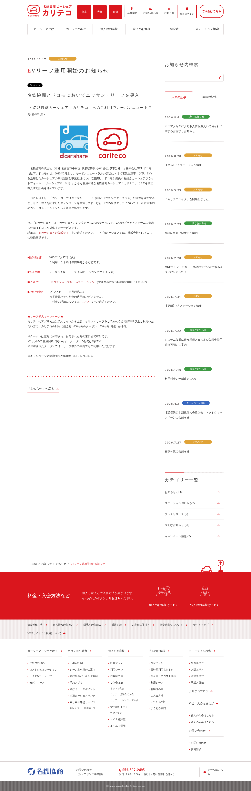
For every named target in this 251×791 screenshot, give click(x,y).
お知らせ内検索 (181, 64)
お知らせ (174, 492)
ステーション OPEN (180, 503)
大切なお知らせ (177, 525)
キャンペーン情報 (178, 536)
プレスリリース (176, 514)
